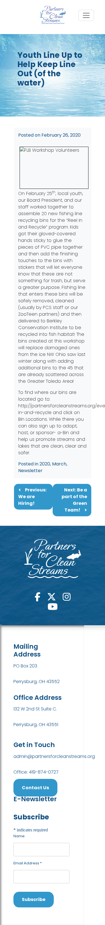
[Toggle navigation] (86, 15)
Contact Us (35, 787)
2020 (44, 464)
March (59, 464)
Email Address (27, 863)
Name (19, 836)
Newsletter (30, 470)
